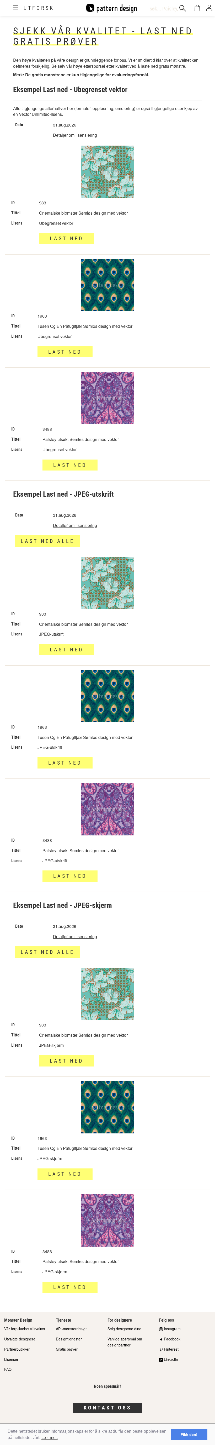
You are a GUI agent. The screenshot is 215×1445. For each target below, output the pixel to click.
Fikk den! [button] (189, 1434)
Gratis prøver (67, 1349)
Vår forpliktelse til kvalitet (24, 1328)
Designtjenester (69, 1338)
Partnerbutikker (17, 1349)
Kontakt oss (108, 1407)
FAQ (8, 1369)
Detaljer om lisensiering (75, 135)
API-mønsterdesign (72, 1328)
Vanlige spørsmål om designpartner (125, 1341)
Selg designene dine (124, 1328)
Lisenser (11, 1359)
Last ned (66, 649)
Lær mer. (49, 1437)
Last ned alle (47, 541)
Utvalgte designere (19, 1338)
